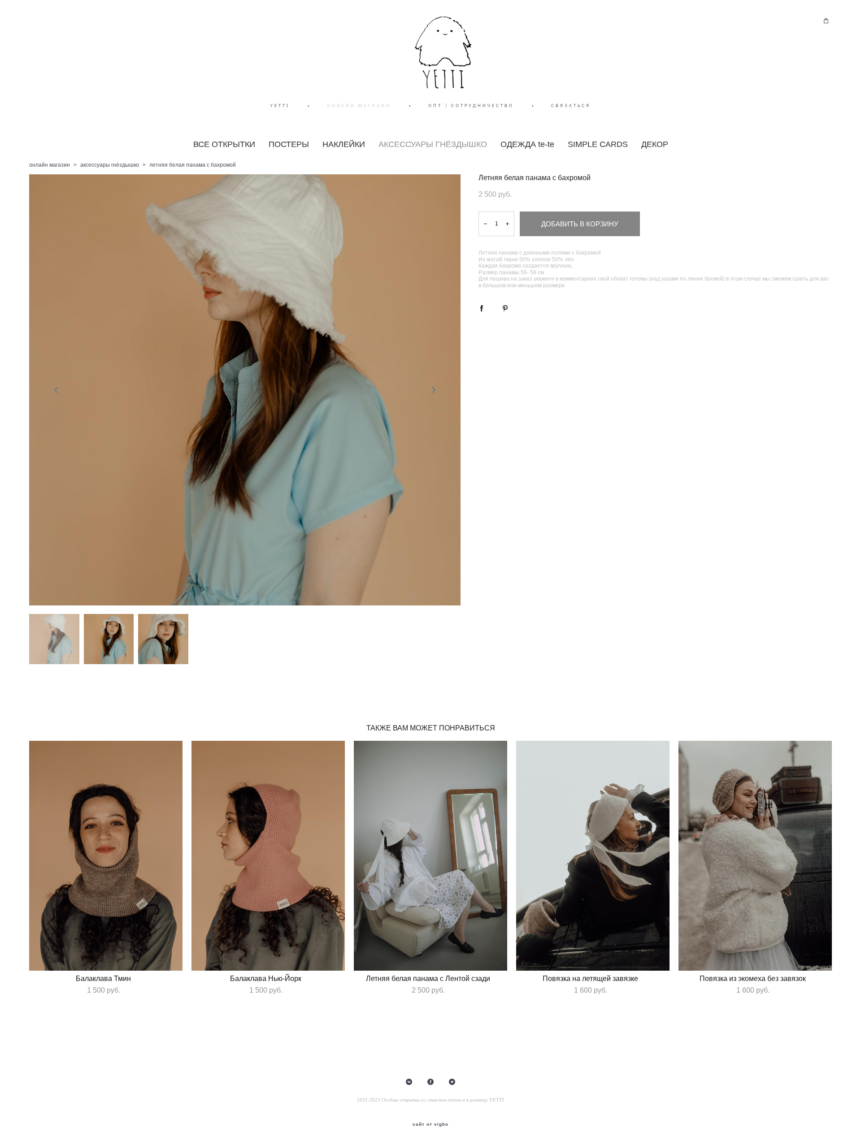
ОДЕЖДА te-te (527, 144)
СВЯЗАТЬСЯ (571, 105)
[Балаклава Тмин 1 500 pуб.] (106, 856)
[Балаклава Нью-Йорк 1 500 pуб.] (268, 856)
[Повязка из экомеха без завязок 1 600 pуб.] (755, 856)
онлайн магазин (49, 165)
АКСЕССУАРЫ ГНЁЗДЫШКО (432, 144)
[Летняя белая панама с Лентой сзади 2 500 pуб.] (430, 856)
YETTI (280, 105)
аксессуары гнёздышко (109, 165)
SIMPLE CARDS (598, 144)
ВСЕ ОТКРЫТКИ (224, 144)
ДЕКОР (654, 144)
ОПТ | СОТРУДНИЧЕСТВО (471, 105)
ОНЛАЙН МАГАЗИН (359, 105)
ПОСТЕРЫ (289, 144)
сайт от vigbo (430, 1124)
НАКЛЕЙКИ (343, 144)
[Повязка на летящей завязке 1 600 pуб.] (593, 856)
